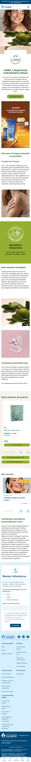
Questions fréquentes (8, 677)
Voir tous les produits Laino (14, 462)
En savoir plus (15, 96)
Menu (10, 760)
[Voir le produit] (17, 413)
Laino (5, 427)
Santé (3, 650)
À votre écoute (7, 670)
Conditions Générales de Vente (16, 755)
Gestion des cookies (7, 691)
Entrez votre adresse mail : (11, 603)
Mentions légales (17, 756)
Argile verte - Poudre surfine (12, 430)
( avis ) (14, 433)
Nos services (21, 670)
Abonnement (20, 674)
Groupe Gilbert (6, 743)
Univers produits (7, 643)
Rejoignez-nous (24, 735)
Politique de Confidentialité (8, 753)
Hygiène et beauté (7, 653)
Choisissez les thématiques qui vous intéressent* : (14, 590)
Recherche (16, 760)
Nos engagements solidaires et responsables (7, 719)
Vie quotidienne (21, 666)
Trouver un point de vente (16, 457)
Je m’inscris (15, 625)
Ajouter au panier (18, 445)
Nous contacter (6, 674)
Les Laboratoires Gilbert (7, 696)
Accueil (4, 760)
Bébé (3, 647)
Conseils (19, 643)
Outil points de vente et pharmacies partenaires (8, 726)
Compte (22, 760)
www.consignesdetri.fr (6, 749)
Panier (28, 760)
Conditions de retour (6, 756)
